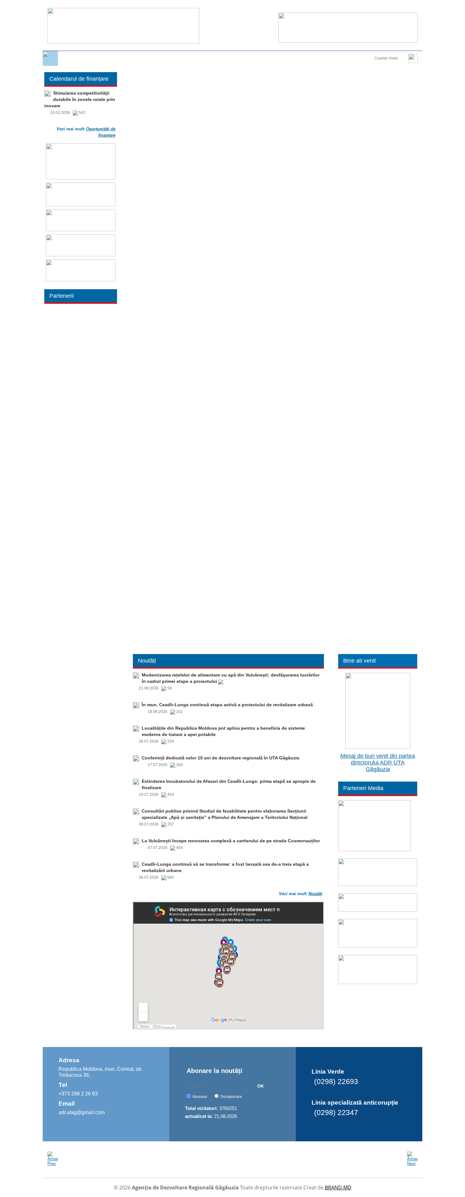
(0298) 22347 (336, 1112)
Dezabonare (231, 1096)
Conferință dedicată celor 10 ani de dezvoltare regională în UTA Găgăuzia (220, 757)
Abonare (199, 1096)
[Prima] (50, 64)
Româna (337, 7)
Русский (373, 7)
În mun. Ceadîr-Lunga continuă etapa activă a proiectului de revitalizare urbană (227, 704)
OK (260, 1085)
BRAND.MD (338, 1187)
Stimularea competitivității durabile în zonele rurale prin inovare (79, 99)
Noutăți (315, 893)
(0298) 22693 (336, 1081)
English (355, 7)
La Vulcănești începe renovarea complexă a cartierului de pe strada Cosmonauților (231, 840)
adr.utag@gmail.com (82, 1112)
